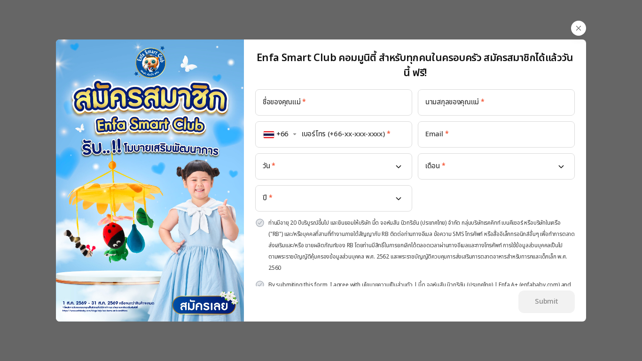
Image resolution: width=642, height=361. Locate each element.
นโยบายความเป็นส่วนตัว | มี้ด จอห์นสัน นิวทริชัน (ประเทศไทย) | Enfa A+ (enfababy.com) (461, 285)
